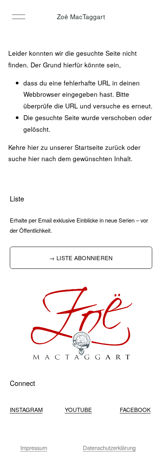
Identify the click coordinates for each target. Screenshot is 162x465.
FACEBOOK (135, 409)
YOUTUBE (78, 409)
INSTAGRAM (26, 409)
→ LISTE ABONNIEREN (81, 258)
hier (33, 147)
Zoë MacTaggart (81, 16)
